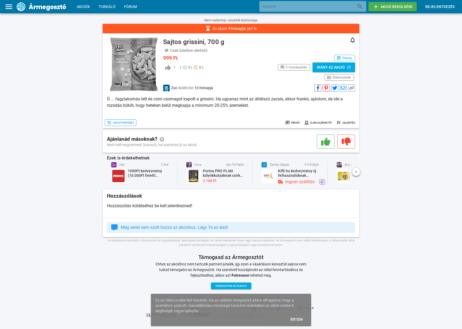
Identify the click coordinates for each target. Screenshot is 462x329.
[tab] (83, 6)
